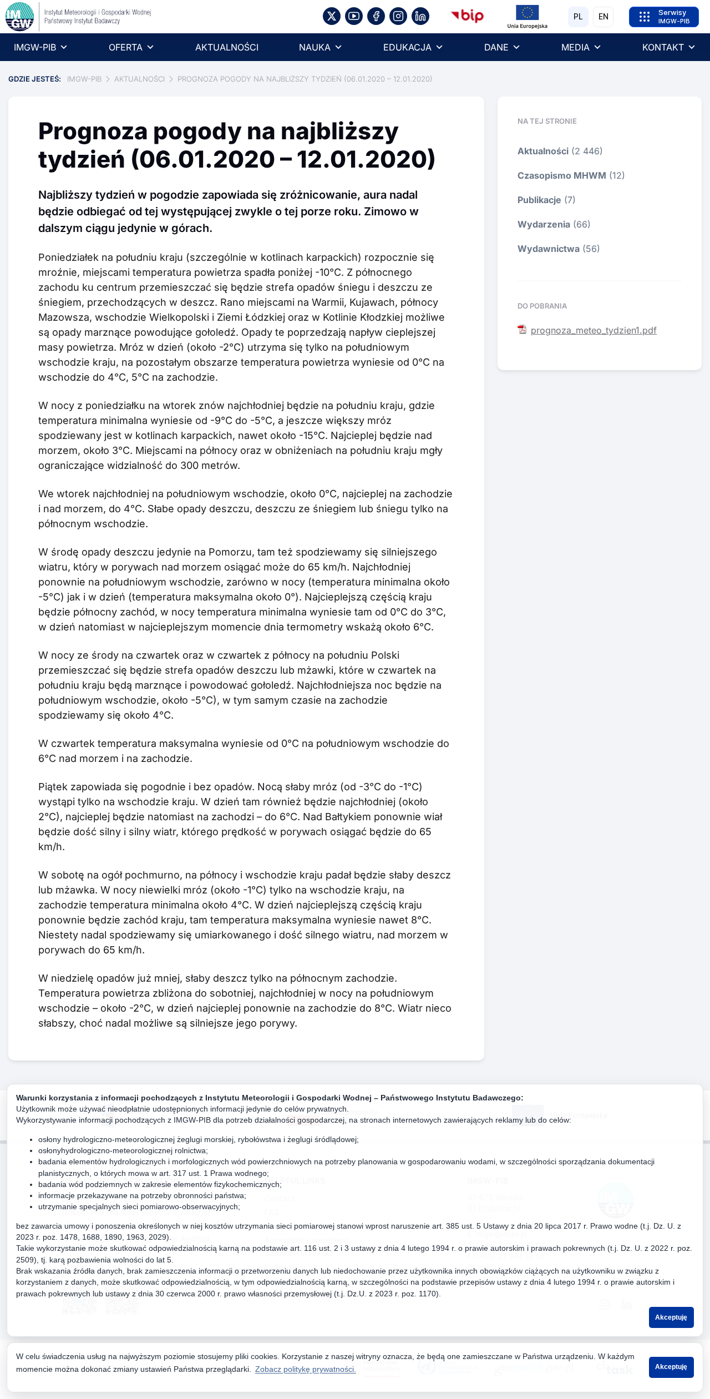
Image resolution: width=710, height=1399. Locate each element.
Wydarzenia (544, 224)
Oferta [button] (126, 47)
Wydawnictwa (549, 248)
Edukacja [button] (407, 47)
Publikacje (539, 199)
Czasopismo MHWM (562, 175)
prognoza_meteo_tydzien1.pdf (594, 330)
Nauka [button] (315, 47)
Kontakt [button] (663, 47)
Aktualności (226, 47)
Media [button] (575, 47)
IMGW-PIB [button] (35, 47)
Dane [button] (496, 47)
